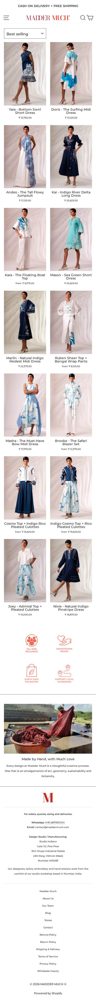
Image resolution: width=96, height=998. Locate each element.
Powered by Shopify (48, 993)
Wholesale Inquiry (48, 971)
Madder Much (48, 891)
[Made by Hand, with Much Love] (48, 729)
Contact (48, 927)
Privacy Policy (48, 963)
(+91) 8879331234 (55, 822)
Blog (48, 913)
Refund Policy (48, 934)
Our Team (48, 905)
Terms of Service (48, 956)
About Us (48, 898)
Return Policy (48, 942)
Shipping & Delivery (48, 949)
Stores (48, 920)
